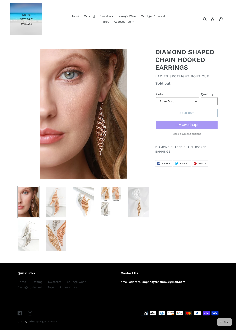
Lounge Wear (76, 282)
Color (160, 94)
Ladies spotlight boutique (42, 321)
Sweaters (54, 282)
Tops (51, 287)
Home (22, 282)
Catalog (37, 282)
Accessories (68, 287)
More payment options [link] (187, 133)
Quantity (207, 94)
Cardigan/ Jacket (30, 287)
